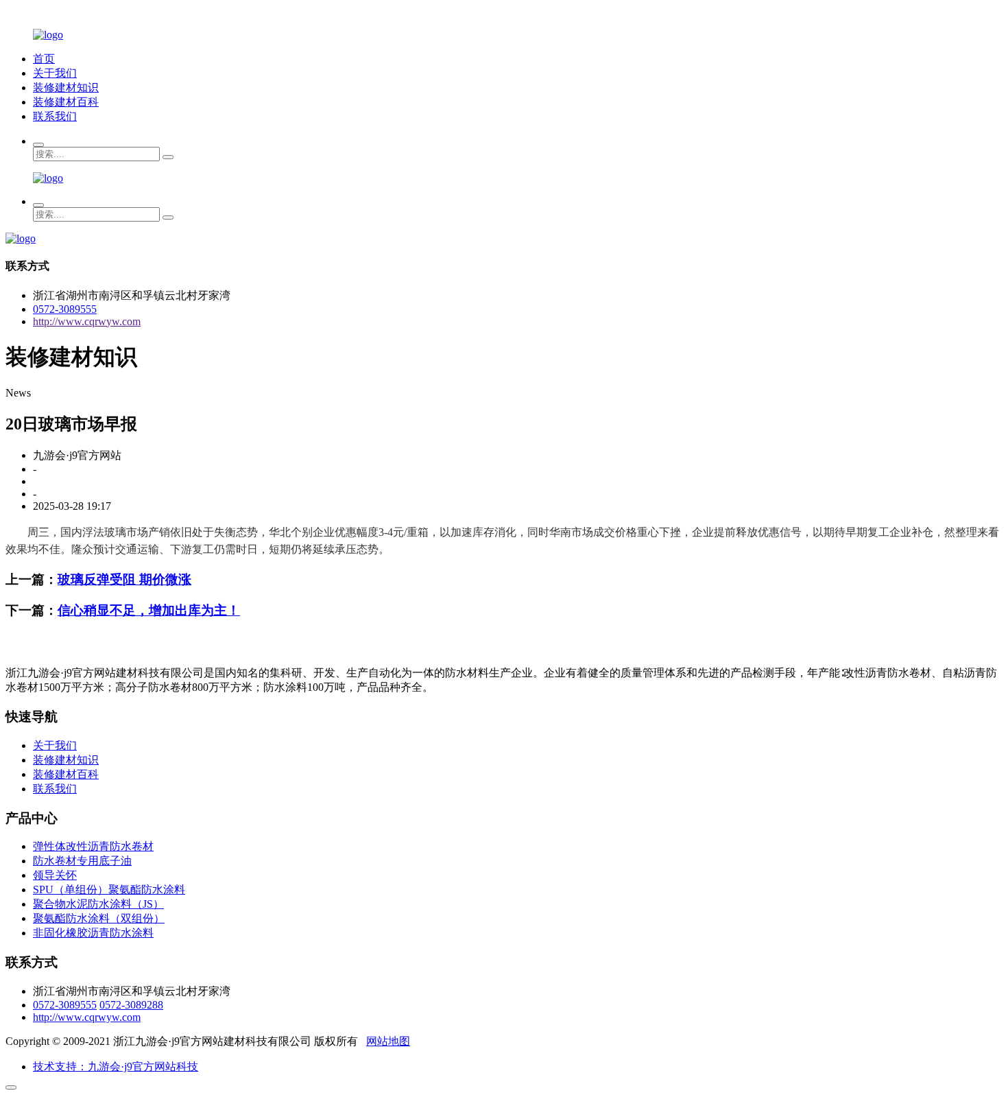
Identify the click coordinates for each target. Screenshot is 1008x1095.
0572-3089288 (131, 1005)
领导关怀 (55, 875)
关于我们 (55, 73)
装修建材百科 (66, 102)
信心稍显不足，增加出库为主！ (149, 610)
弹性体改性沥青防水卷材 (93, 846)
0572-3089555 (65, 309)
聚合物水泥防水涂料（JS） (98, 904)
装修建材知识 (66, 87)
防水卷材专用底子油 (82, 861)
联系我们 (55, 116)
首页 (44, 58)
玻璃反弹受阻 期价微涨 (124, 579)
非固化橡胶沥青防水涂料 (93, 933)
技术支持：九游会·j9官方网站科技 (115, 1066)
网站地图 (388, 1041)
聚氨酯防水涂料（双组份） (99, 918)
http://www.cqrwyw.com (87, 321)
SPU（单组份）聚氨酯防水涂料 (109, 889)
